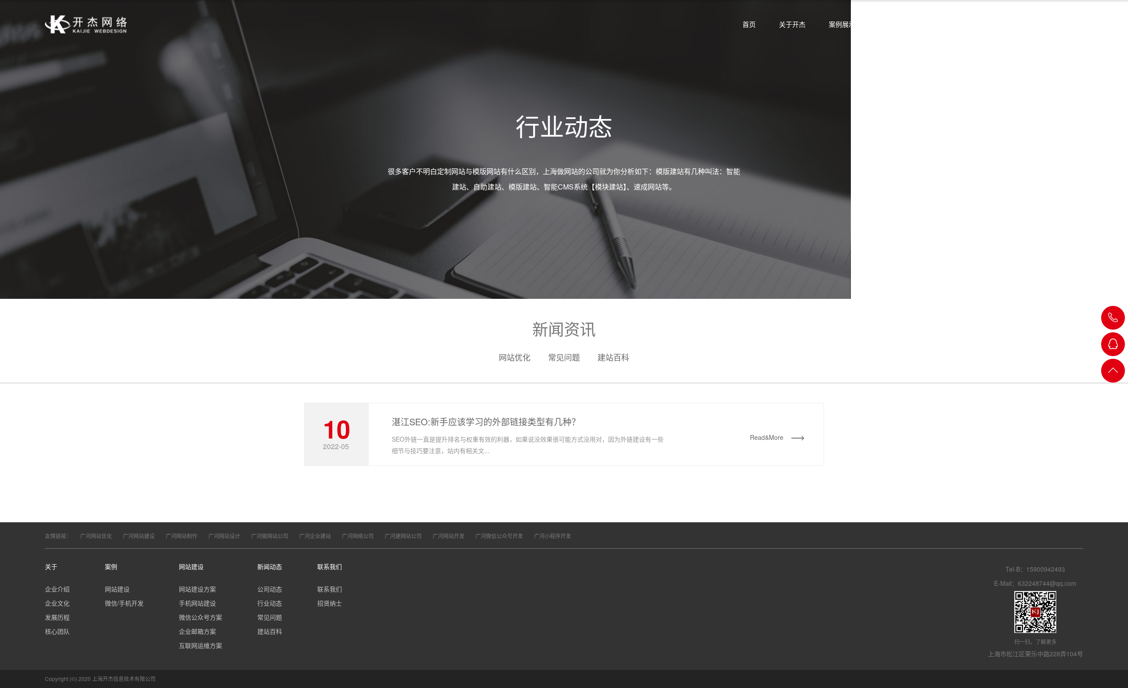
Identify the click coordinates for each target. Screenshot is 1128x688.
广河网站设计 (224, 535)
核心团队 (57, 631)
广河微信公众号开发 (499, 535)
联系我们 (329, 566)
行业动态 (269, 603)
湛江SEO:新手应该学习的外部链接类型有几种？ (486, 421)
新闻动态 (269, 566)
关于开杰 (792, 24)
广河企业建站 (315, 535)
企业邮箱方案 (197, 631)
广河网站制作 (181, 535)
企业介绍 (57, 588)
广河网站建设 (139, 535)
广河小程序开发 (552, 535)
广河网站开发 (448, 535)
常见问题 (564, 357)
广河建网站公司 (403, 535)
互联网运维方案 (200, 645)
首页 (749, 24)
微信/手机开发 (124, 603)
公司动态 (269, 588)
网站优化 (515, 357)
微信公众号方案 (200, 617)
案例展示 (842, 24)
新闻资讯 (941, 24)
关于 (51, 566)
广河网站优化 (96, 535)
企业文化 (57, 603)
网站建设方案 (197, 588)
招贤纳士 (329, 603)
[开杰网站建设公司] (86, 24)
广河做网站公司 (269, 535)
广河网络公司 (358, 535)
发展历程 (57, 617)
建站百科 (613, 357)
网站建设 (892, 24)
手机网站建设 (197, 603)
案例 (111, 566)
